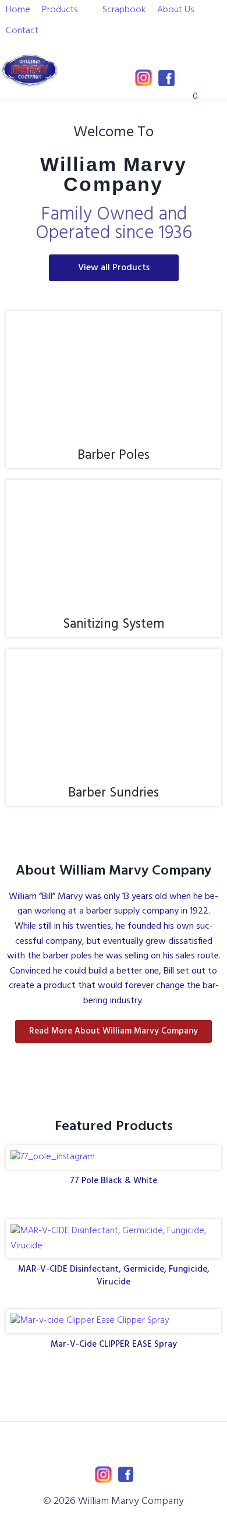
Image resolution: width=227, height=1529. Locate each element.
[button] (66, 10)
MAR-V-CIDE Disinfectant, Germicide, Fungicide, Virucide (114, 1275)
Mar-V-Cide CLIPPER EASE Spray (114, 1344)
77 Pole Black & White (113, 1181)
